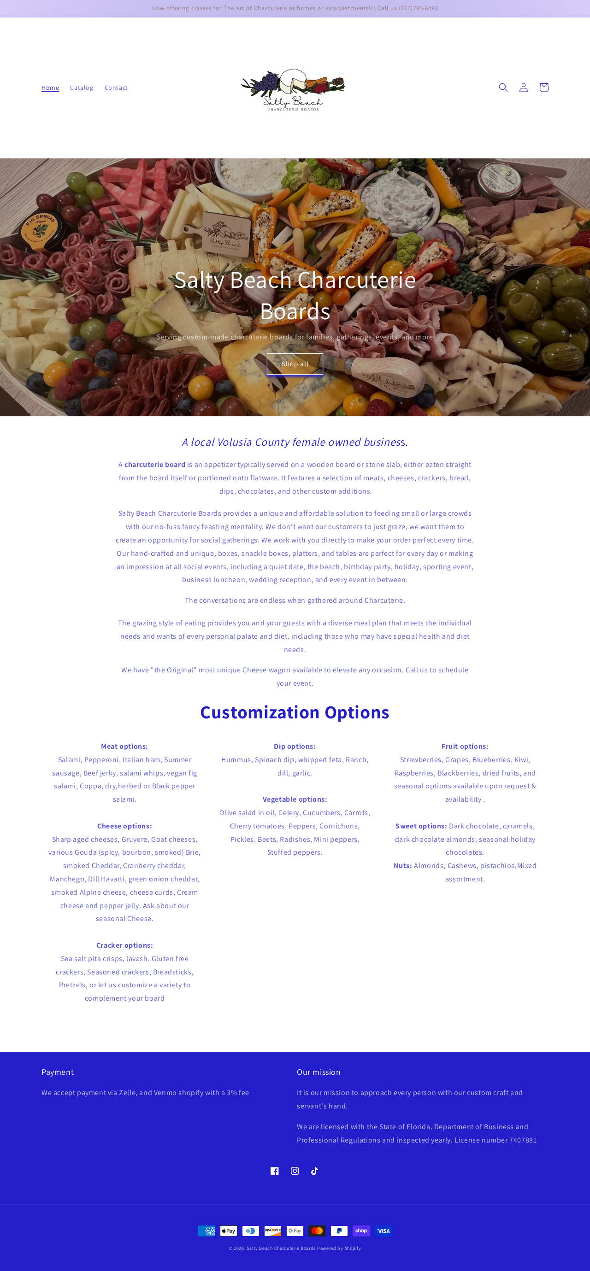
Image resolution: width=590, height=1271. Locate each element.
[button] (503, 87)
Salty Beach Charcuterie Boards (281, 1248)
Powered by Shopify (339, 1248)
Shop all (295, 363)
